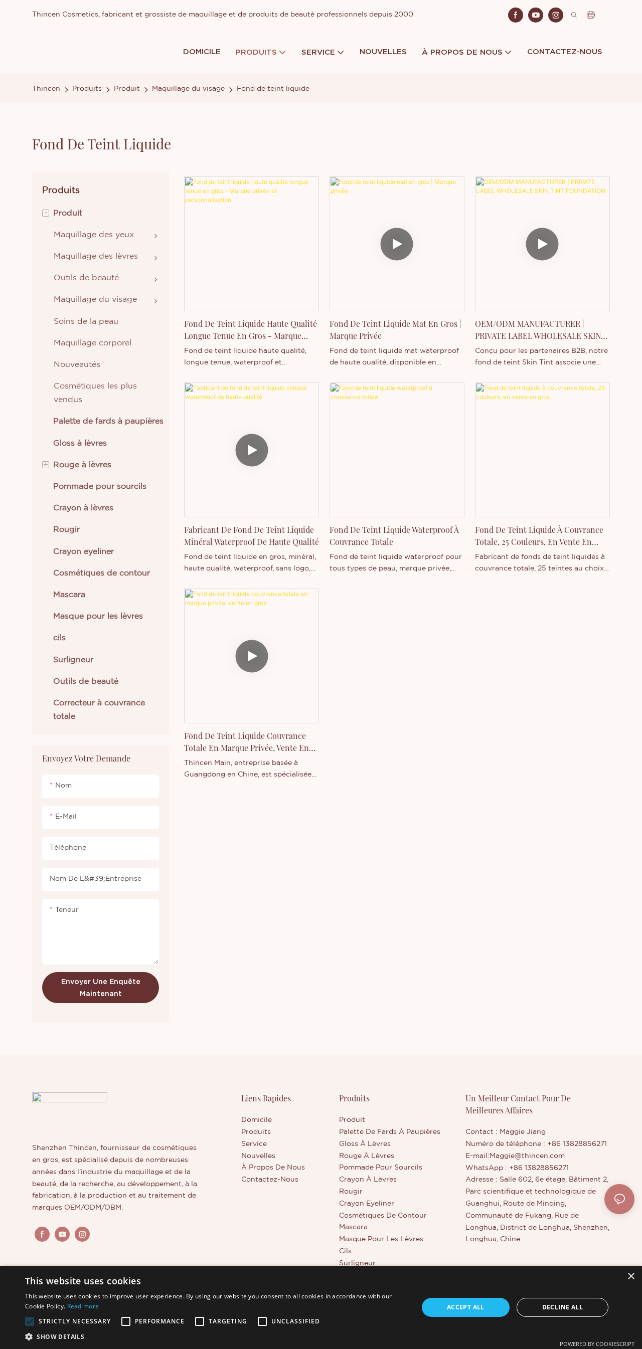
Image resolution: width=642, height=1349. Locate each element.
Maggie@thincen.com (527, 1156)
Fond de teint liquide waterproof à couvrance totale (394, 535)
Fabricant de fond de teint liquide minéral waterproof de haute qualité (251, 535)
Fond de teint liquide (273, 89)
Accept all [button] (466, 1307)
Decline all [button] (562, 1307)
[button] (30, 1321)
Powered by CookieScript (597, 1343)
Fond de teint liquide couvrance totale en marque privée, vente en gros (246, 742)
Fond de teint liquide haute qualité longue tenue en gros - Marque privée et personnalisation (250, 330)
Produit (127, 89)
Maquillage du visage (188, 89)
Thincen (46, 89)
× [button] (630, 1276)
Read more (83, 1306)
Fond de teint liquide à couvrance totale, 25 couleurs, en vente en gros (539, 536)
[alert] (321, 1307)
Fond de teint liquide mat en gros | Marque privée (395, 329)
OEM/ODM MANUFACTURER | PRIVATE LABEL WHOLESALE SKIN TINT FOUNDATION (538, 330)
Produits (87, 89)
